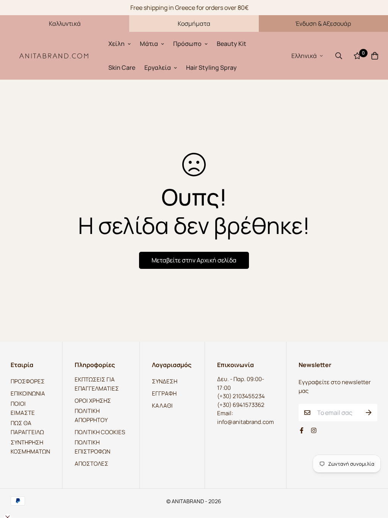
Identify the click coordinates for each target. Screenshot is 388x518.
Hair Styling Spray (211, 67)
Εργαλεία (157, 67)
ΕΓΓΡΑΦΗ (164, 393)
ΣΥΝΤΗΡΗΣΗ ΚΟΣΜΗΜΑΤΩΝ (30, 446)
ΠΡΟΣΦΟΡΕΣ (28, 381)
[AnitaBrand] (54, 55)
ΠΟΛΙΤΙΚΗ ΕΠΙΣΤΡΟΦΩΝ (92, 446)
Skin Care (121, 67)
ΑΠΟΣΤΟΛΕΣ (91, 464)
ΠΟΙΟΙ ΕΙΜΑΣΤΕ (23, 408)
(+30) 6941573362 (240, 405)
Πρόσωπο (187, 43)
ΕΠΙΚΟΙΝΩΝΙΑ (28, 393)
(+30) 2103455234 (241, 396)
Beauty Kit (231, 43)
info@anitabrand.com (245, 422)
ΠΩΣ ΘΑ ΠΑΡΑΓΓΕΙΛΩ (27, 427)
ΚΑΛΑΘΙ (162, 406)
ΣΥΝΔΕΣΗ (164, 381)
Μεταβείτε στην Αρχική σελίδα (194, 260)
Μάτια (149, 43)
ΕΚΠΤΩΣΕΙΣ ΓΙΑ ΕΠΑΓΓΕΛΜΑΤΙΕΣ (97, 383)
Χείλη (116, 43)
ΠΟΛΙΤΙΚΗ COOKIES (100, 432)
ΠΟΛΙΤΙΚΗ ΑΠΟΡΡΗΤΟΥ (91, 415)
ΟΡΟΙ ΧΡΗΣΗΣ (93, 401)
